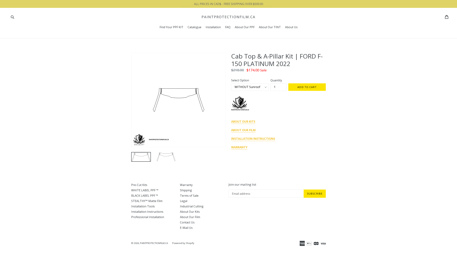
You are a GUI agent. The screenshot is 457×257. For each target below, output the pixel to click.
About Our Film (190, 217)
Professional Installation (147, 217)
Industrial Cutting (192, 206)
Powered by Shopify (183, 243)
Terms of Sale (189, 196)
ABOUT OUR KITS (243, 122)
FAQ (227, 27)
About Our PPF (245, 27)
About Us (291, 27)
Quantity (276, 80)
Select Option (240, 80)
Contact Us (187, 222)
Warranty (186, 185)
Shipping (186, 190)
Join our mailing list (242, 184)
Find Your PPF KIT (171, 27)
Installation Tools (143, 206)
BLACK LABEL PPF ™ (144, 196)
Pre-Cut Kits (139, 185)
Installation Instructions (147, 212)
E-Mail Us (186, 228)
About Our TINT (270, 27)
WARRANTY (239, 147)
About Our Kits (190, 212)
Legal (183, 201)
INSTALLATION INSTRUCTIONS (253, 139)
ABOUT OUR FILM (243, 130)
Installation (213, 27)
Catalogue (194, 27)
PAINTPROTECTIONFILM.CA (228, 17)
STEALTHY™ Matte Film (146, 201)
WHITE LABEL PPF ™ (144, 190)
